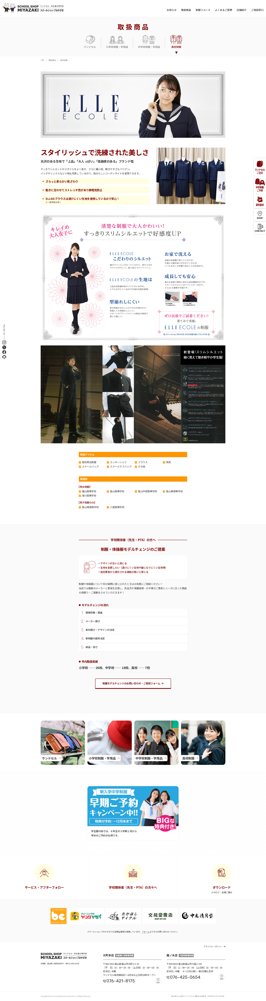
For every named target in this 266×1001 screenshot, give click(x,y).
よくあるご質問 (223, 10)
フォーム (146, 931)
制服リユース (203, 10)
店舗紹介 (242, 10)
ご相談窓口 (257, 10)
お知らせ (172, 10)
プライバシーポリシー (213, 946)
